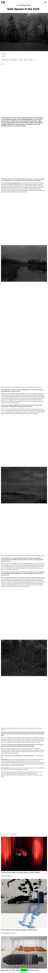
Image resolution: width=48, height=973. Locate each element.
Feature (30, 59)
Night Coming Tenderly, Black (13, 183)
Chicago (25, 59)
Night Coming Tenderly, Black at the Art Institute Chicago (20, 755)
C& (3, 2)
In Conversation (4, 59)
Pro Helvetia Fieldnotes (6, 933)
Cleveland (20, 59)
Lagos (13, 933)
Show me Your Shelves (13, 59)
